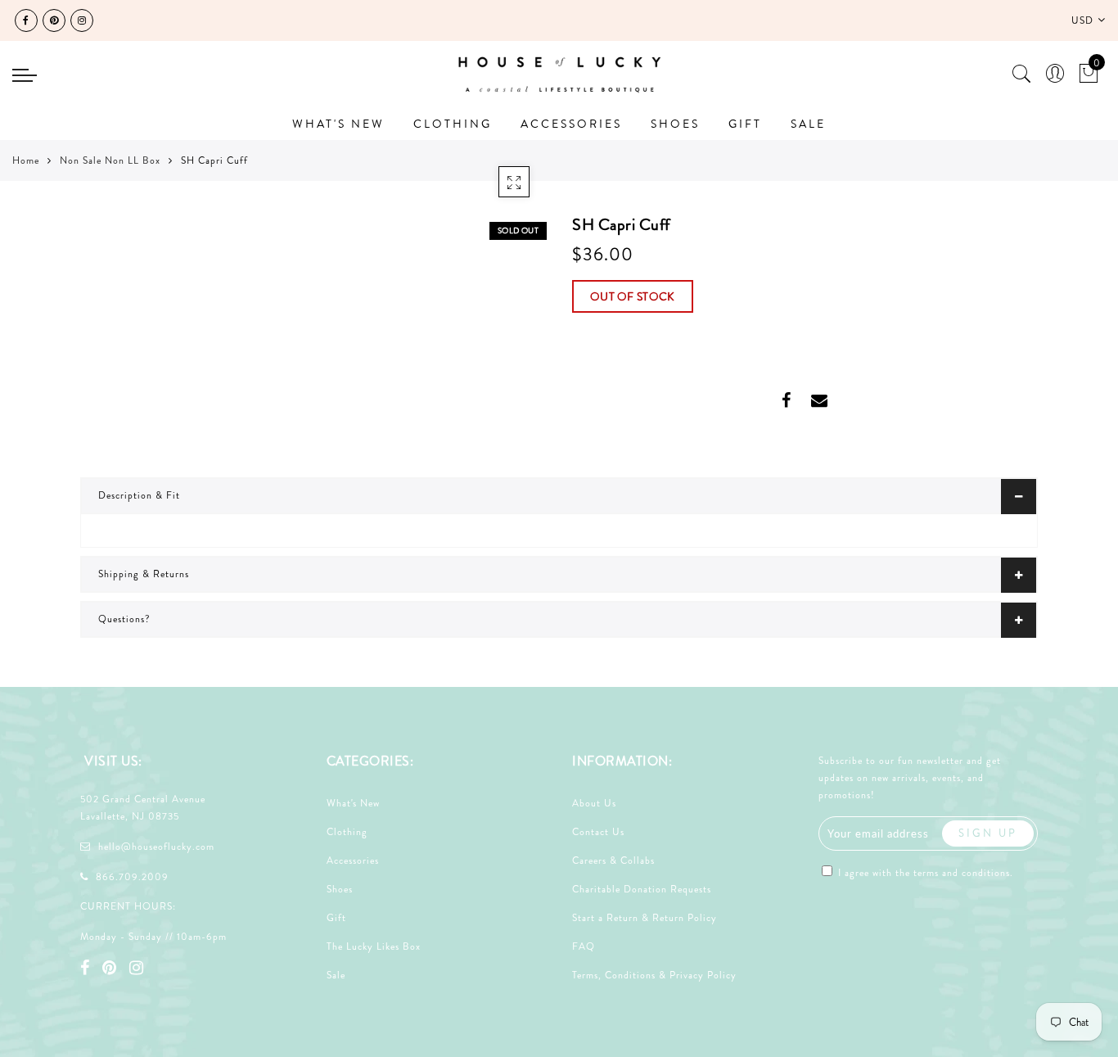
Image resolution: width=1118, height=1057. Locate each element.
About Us (594, 803)
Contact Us (598, 831)
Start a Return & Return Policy (644, 917)
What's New (353, 803)
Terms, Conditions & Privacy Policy (654, 975)
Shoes (340, 889)
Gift (336, 917)
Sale (336, 975)
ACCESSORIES (571, 123)
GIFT (745, 123)
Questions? (124, 619)
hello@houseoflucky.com (156, 846)
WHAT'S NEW (338, 123)
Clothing (347, 831)
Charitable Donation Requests (641, 889)
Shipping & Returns (143, 574)
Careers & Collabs (613, 860)
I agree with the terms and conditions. (924, 872)
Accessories (353, 860)
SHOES (675, 123)
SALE (808, 123)
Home (25, 160)
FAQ (583, 946)
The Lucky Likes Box (374, 946)
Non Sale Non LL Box (110, 160)
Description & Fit (139, 495)
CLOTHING (452, 123)
